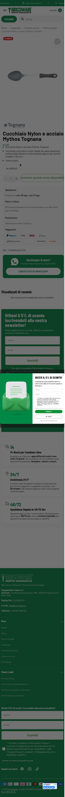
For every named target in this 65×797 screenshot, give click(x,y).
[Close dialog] (62, 375)
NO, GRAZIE (47, 416)
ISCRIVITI (48, 411)
